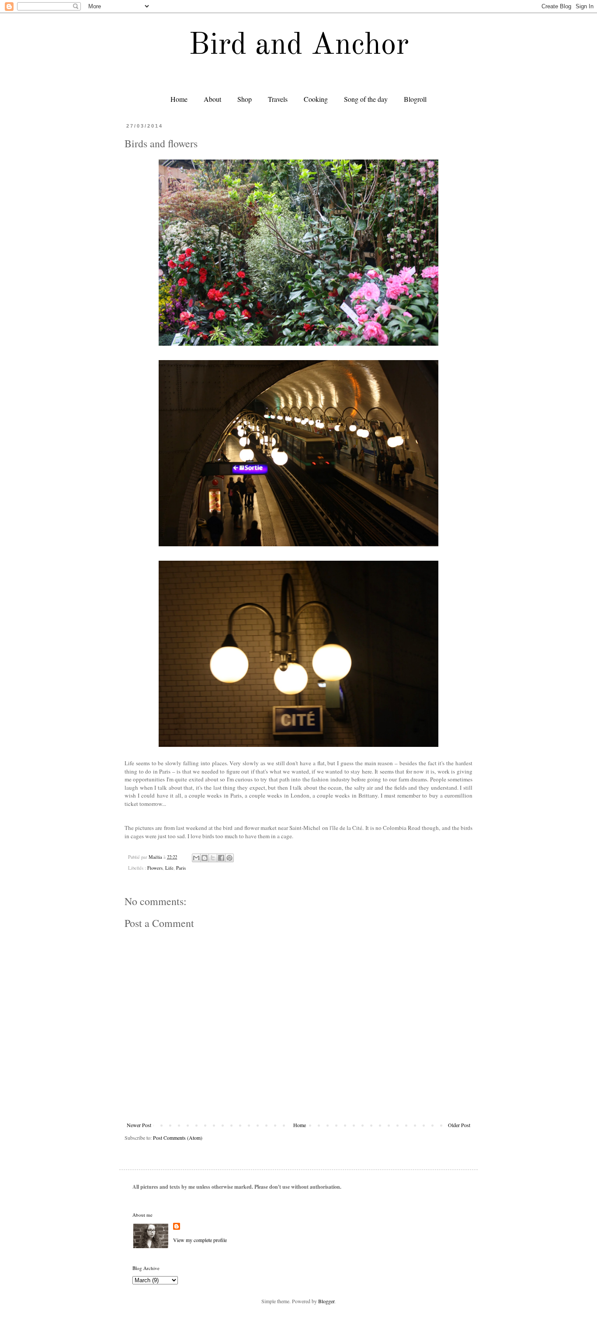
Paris (181, 868)
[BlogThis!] (204, 858)
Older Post (459, 1124)
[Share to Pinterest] (229, 858)
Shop (244, 99)
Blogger (326, 1301)
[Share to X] (212, 858)
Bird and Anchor (299, 46)
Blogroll (415, 99)
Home (178, 99)
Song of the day (366, 99)
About (212, 99)
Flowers (155, 868)
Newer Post (139, 1124)
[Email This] (196, 858)
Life (169, 868)
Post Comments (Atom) (177, 1137)
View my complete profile (200, 1239)
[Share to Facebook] (221, 858)
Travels (278, 99)
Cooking (316, 99)
